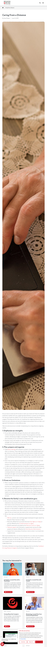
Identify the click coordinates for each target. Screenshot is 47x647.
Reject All (31, 641)
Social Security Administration (33, 529)
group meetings (12, 449)
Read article (9, 592)
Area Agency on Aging (35, 521)
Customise (23, 641)
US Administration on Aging (26, 523)
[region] (31, 637)
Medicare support (11, 527)
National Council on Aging (33, 525)
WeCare (9, 518)
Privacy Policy (23, 638)
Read (8, 626)
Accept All (39, 641)
